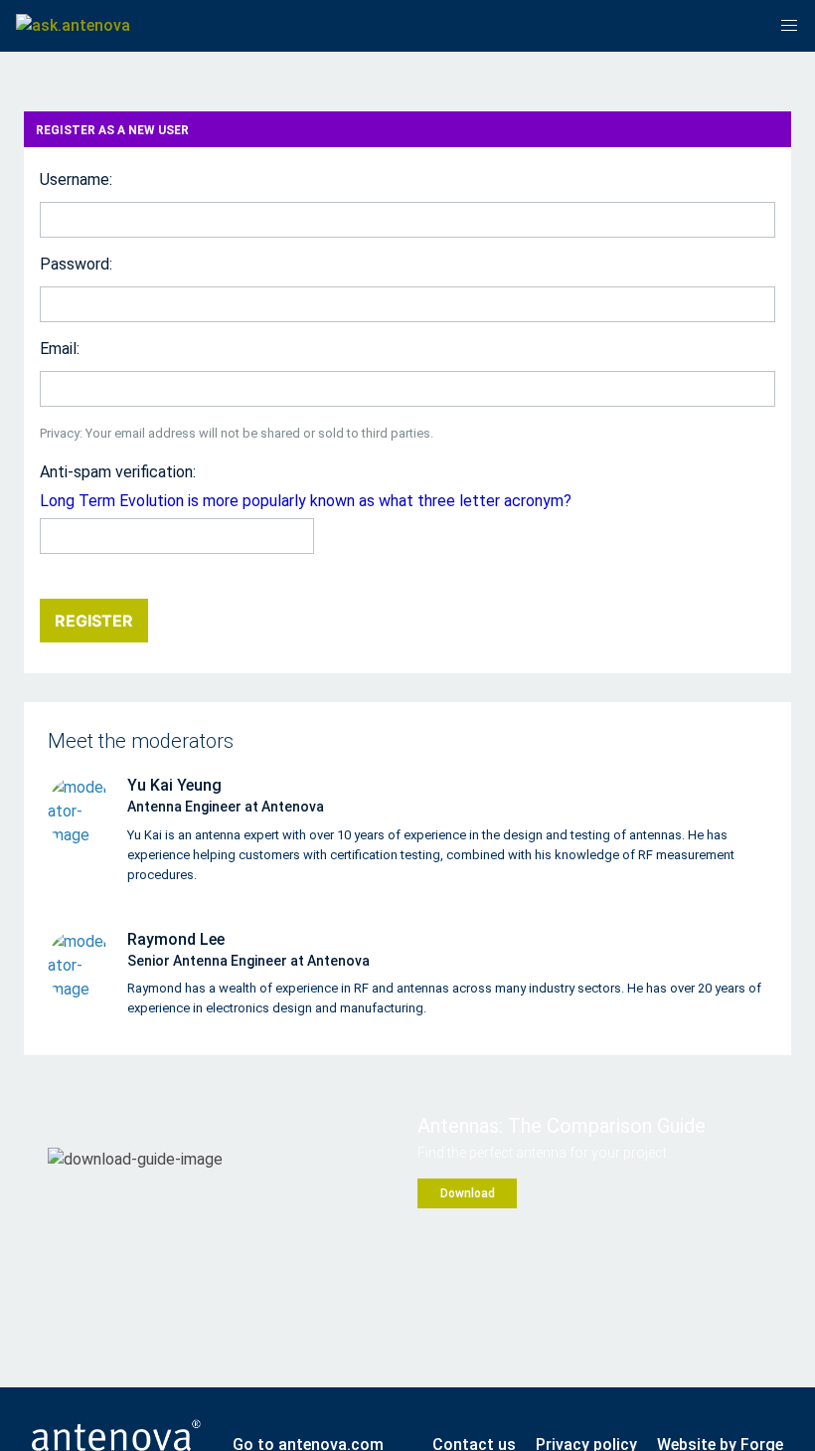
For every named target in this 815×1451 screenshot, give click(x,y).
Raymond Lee (176, 939)
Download (467, 1193)
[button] (789, 26)
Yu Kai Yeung (174, 785)
